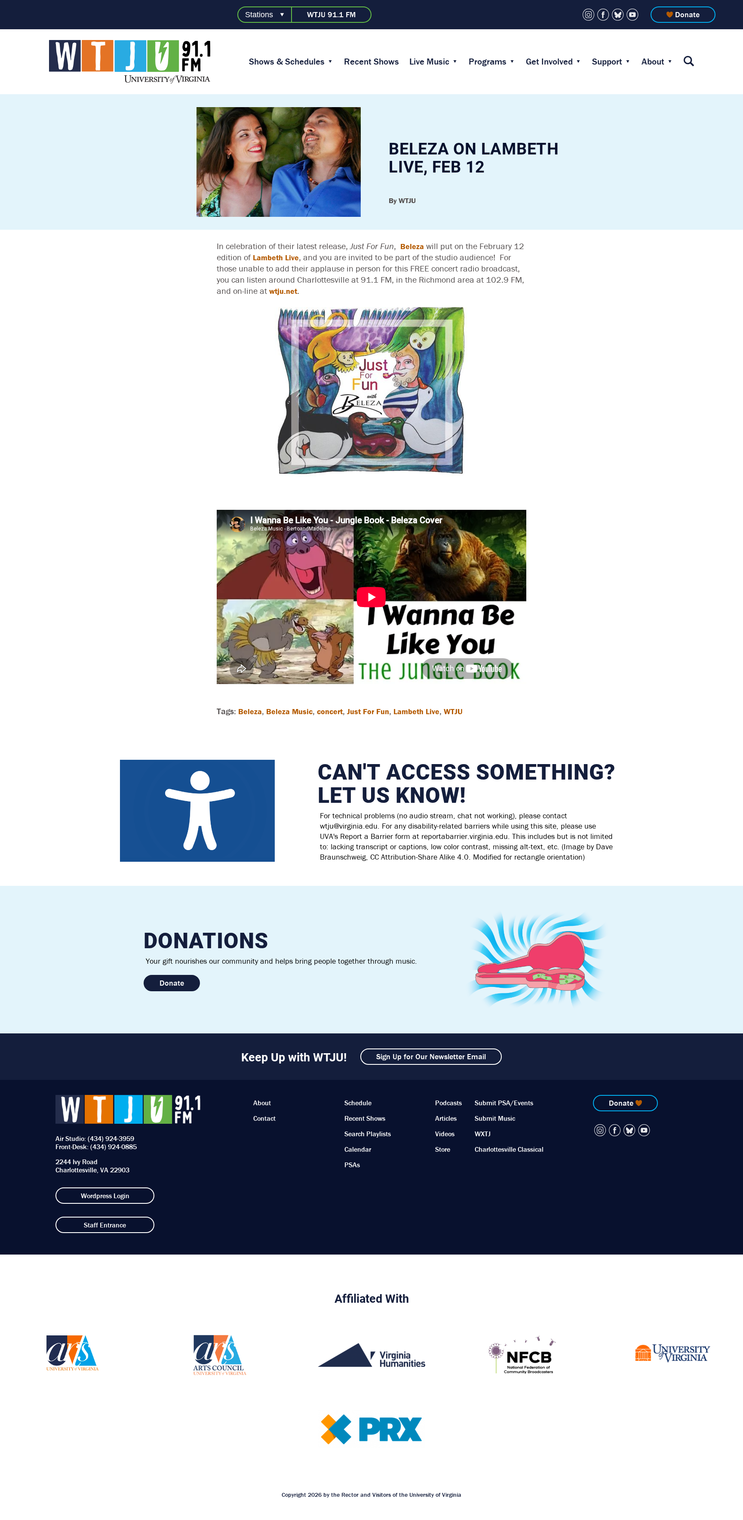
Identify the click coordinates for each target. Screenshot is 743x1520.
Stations (259, 14)
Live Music (429, 61)
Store (442, 1149)
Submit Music (495, 1118)
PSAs (352, 1164)
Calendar (357, 1149)
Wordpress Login (105, 1195)
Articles (446, 1118)
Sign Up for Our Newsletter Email (431, 1056)
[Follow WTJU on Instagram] (589, 15)
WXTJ (483, 1133)
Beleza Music (289, 711)
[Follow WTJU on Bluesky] (618, 15)
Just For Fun (368, 711)
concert (330, 711)
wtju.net (283, 291)
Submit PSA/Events (504, 1102)
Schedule (358, 1102)
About (653, 61)
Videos (444, 1133)
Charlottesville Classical (509, 1149)
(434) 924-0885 (113, 1146)
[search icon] (689, 62)
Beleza (412, 246)
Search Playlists (367, 1133)
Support (607, 61)
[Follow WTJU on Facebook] (603, 15)
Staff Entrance (105, 1225)
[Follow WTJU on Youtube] (632, 15)
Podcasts (448, 1102)
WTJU (453, 711)
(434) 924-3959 (111, 1138)
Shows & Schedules (287, 61)
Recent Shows (371, 61)
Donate (687, 14)
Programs (488, 61)
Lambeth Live (276, 257)
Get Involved (549, 61)
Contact (264, 1118)
